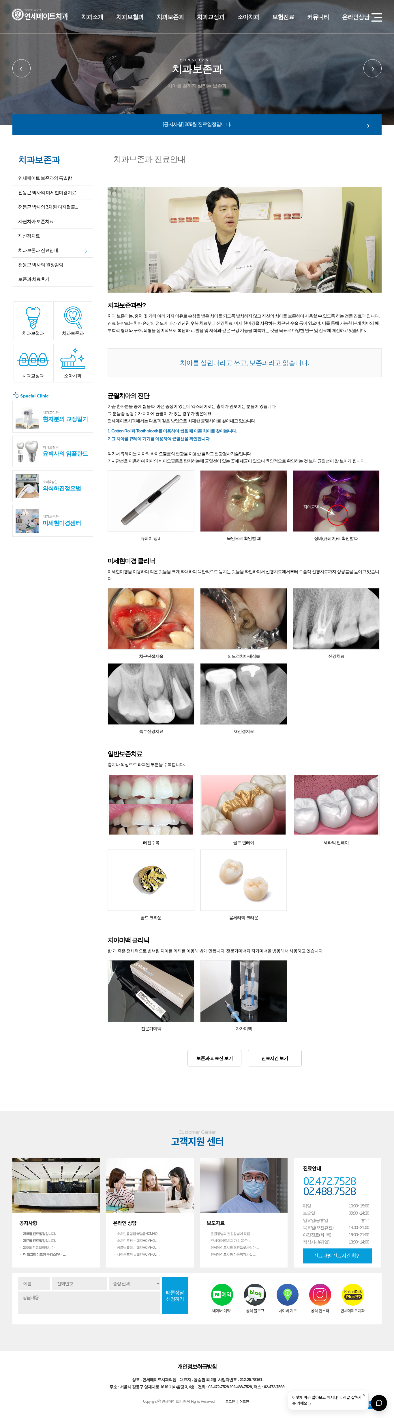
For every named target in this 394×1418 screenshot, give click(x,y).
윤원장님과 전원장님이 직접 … (232, 1234)
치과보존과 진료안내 (38, 250)
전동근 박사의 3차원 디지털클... (48, 207)
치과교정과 (210, 17)
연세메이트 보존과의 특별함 (45, 178)
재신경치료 (29, 235)
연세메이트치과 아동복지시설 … (233, 1254)
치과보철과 (130, 17)
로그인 (230, 1402)
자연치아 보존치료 (36, 221)
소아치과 (248, 17)
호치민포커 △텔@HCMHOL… (138, 1241)
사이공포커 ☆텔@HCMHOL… (138, 1254)
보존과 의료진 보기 (214, 1058)
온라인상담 (355, 17)
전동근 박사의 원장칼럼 (40, 264)
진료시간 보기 (274, 1058)
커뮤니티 (318, 17)
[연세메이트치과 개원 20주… (231, 1241)
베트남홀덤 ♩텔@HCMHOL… (138, 1248)
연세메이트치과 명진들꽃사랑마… (235, 1248)
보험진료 (283, 17)
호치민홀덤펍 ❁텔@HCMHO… (138, 1234)
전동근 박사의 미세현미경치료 (47, 192)
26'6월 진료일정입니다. (39, 1248)
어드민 (244, 1402)
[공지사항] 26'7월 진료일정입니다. (197, 124)
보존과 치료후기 (33, 279)
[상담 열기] (379, 1403)
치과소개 (92, 17)
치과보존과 (170, 17)
